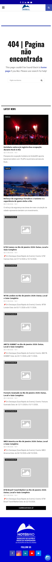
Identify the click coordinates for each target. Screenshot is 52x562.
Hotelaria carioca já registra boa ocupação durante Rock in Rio (23, 148)
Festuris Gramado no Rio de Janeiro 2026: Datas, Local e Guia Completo (25, 394)
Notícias (7, 117)
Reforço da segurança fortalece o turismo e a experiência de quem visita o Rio (24, 200)
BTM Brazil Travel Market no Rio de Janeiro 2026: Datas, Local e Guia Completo (25, 491)
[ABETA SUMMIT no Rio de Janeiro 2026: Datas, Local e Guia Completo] (26, 327)
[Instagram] (19, 553)
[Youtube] (32, 553)
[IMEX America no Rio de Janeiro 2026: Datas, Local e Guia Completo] (26, 424)
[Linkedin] (25, 553)
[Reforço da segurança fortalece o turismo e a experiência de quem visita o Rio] (26, 181)
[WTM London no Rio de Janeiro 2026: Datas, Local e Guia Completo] (26, 278)
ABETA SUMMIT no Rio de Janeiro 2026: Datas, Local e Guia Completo (24, 346)
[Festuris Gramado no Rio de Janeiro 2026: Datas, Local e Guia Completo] (26, 375)
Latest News (10, 109)
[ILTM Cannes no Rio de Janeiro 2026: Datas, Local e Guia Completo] (26, 230)
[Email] (38, 553)
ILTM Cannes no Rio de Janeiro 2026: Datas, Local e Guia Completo (26, 248)
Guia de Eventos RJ (10, 217)
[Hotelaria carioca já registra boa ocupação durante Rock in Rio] (26, 130)
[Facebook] (12, 553)
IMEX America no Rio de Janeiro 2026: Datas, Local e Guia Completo (26, 443)
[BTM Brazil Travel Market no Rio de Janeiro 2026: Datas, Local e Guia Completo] (26, 473)
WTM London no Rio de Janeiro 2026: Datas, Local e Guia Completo (25, 297)
